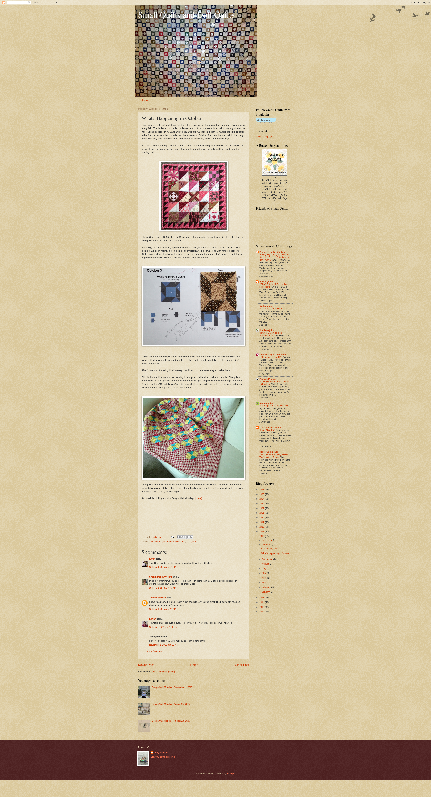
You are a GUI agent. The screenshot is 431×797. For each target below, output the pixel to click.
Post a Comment (154, 651)
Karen (152, 559)
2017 (262, 531)
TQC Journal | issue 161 (270, 357)
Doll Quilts (191, 541)
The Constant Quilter (270, 427)
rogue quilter (266, 403)
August (266, 564)
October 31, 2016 (269, 548)
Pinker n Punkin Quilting (272, 252)
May (264, 573)
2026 (262, 489)
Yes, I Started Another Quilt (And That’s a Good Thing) (274, 455)
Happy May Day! (267, 430)
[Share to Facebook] (188, 537)
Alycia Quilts (266, 281)
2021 (262, 513)
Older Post (242, 665)
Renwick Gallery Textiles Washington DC (270, 334)
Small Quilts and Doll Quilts (186, 14)
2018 (262, 527)
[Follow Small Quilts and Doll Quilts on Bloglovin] (266, 122)
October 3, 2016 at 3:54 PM (162, 567)
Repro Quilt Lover (268, 452)
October (266, 544)
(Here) (198, 498)
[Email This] (178, 537)
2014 (262, 602)
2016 (262, 536)
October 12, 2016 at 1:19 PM (163, 627)
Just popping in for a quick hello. (274, 406)
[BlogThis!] (181, 537)
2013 (262, 607)
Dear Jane (180, 541)
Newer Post (146, 665)
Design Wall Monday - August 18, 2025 (171, 721)
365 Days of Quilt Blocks (161, 541)
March (265, 582)
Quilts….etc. (265, 306)
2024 (262, 499)
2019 (262, 522)
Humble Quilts (266, 330)
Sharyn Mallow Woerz (160, 577)
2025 (262, 494)
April (264, 578)
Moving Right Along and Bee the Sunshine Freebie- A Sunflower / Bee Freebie (274, 257)
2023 (262, 503)
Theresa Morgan (157, 597)
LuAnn (152, 618)
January (266, 592)
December (267, 540)
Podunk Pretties (267, 379)
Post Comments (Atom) (163, 671)
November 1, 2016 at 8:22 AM (163, 645)
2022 (262, 508)
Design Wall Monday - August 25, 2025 (171, 704)
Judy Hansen (161, 752)
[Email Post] (172, 537)
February (266, 587)
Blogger (230, 773)
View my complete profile (163, 757)
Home (146, 100)
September (267, 559)
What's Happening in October (275, 553)
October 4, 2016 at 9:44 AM (162, 609)
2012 (262, 611)
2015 (262, 597)
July (264, 568)
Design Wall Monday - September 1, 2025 (172, 687)
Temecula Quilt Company (272, 354)
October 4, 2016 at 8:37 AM (162, 588)
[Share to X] (185, 537)
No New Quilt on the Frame (272, 308)
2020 (262, 517)
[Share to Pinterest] (191, 537)
